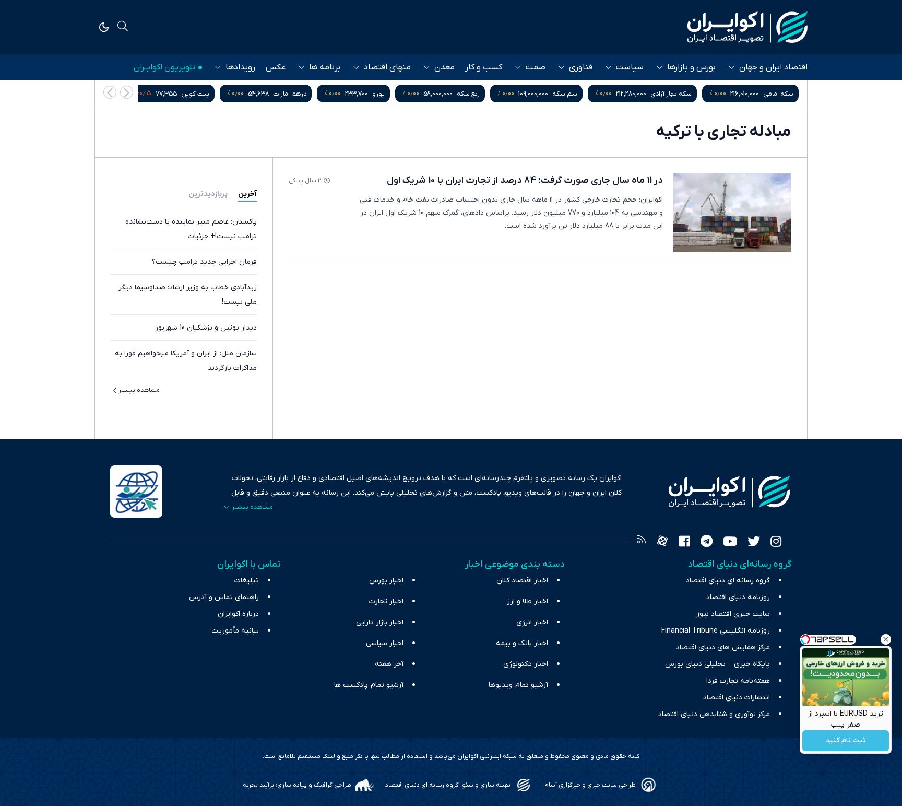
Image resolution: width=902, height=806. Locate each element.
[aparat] (662, 542)
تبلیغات (246, 581)
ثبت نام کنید (846, 741)
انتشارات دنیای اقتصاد (736, 698)
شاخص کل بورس (164, 93)
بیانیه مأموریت (235, 631)
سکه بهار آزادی (752, 93)
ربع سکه (549, 93)
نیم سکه (645, 93)
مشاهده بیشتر (139, 390)
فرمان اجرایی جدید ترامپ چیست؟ (204, 262)
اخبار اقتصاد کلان (522, 581)
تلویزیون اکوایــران (164, 67)
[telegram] (707, 542)
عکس (276, 67)
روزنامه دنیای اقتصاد (738, 597)
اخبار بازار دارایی (379, 622)
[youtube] (730, 542)
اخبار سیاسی (384, 643)
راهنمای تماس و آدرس (224, 597)
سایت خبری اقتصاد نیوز (733, 614)
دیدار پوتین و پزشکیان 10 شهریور (206, 328)
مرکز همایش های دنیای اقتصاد (723, 647)
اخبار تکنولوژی (525, 664)
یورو (459, 93)
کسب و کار (483, 67)
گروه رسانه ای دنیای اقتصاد (728, 581)
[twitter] (753, 542)
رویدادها (240, 67)
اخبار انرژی (532, 622)
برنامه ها (324, 67)
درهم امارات (370, 93)
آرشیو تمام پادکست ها (368, 685)
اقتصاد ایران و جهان (773, 67)
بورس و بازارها (691, 67)
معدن (444, 67)
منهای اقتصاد (387, 67)
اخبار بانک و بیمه (522, 643)
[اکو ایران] (747, 27)
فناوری (580, 67)
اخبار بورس (386, 581)
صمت (535, 67)
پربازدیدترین (208, 194)
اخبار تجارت (386, 601)
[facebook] (684, 542)
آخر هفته (389, 664)
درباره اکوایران (238, 614)
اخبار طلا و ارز (527, 601)
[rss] (641, 542)
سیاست (630, 67)
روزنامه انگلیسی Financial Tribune (715, 631)
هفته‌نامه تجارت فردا (738, 681)
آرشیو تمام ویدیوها (518, 685)
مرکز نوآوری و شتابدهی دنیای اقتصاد (714, 714)
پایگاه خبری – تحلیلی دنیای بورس (717, 664)
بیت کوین (276, 93)
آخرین (247, 194)
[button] (109, 92)
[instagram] (775, 542)
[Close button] (886, 639)
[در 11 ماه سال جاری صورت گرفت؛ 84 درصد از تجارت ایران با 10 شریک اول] (732, 212)
